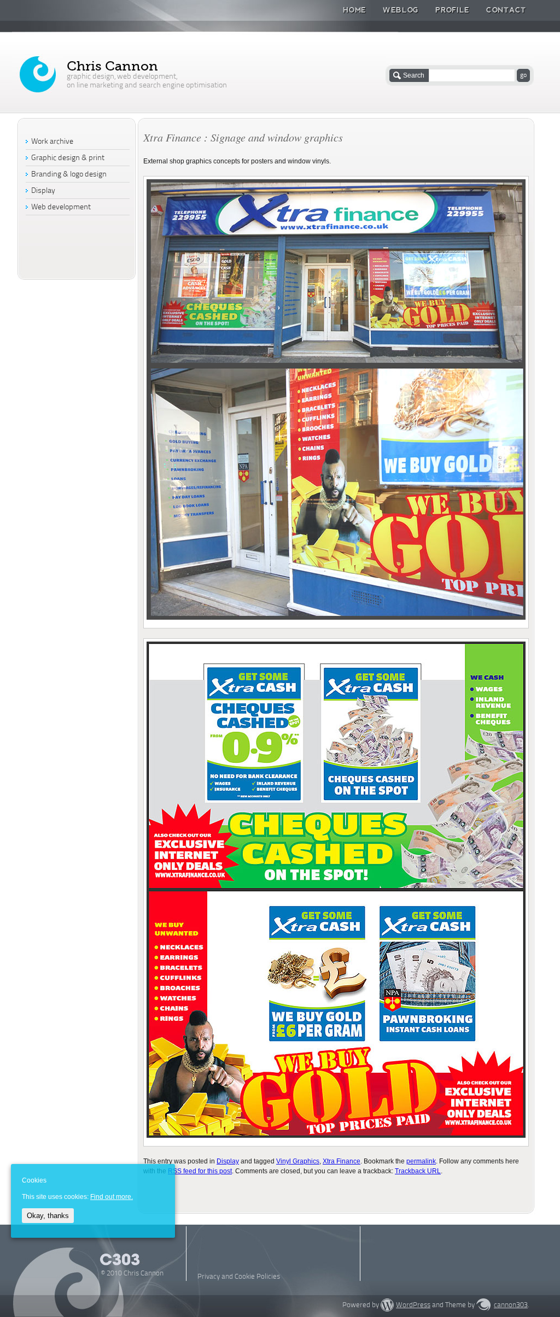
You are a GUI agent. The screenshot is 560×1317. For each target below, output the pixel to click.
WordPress (413, 1305)
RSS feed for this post (200, 1171)
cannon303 (511, 1305)
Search (413, 75)
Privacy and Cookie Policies (238, 1276)
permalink (421, 1161)
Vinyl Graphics (297, 1161)
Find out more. (111, 1197)
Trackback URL (418, 1171)
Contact (506, 9)
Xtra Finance (341, 1161)
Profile (452, 9)
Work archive (52, 142)
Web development (61, 207)
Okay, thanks (48, 1216)
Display (228, 1161)
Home (354, 9)
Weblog (401, 9)
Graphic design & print (67, 158)
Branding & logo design (69, 174)
